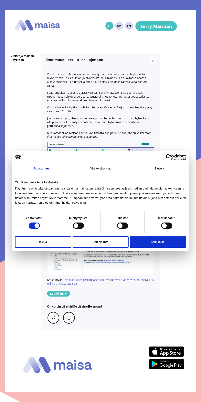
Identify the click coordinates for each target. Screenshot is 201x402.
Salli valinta (100, 242)
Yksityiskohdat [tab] (100, 168)
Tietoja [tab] (159, 168)
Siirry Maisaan (156, 26)
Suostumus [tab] (42, 168)
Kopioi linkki (58, 293)
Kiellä (43, 242)
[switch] (78, 226)
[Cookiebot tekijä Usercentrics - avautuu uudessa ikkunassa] (169, 157)
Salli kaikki (158, 242)
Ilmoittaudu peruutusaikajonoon (74, 59)
